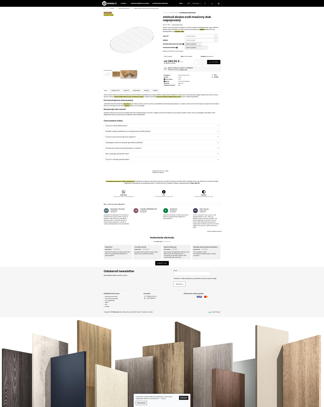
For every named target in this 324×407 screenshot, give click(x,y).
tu (165, 399)
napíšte (127, 106)
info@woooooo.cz (151, 296)
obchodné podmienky (111, 298)
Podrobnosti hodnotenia (188, 12)
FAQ (106, 304)
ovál (179, 79)
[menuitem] (124, 3)
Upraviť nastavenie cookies (145, 312)
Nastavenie (141, 403)
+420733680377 (151, 298)
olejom (202, 29)
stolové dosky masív (177, 24)
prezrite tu (127, 104)
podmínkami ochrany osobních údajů (204, 278)
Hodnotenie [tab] (136, 90)
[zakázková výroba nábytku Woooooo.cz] (162, 175)
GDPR (106, 302)
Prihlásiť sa (179, 284)
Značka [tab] (155, 90)
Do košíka (215, 62)
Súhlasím (183, 398)
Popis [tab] (105, 90)
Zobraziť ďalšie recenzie (214, 231)
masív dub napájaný (183, 81)
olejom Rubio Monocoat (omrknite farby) (129, 97)
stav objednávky (110, 300)
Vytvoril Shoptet (215, 312)
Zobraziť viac (162, 263)
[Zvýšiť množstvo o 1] (204, 62)
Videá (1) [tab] (126, 90)
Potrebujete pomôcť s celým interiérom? (120, 181)
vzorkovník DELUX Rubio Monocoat (168, 97)
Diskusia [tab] (146, 90)
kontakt (107, 306)
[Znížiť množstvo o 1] (196, 62)
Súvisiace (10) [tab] (115, 90)
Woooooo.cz (210, 56)
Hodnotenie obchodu (162, 237)
